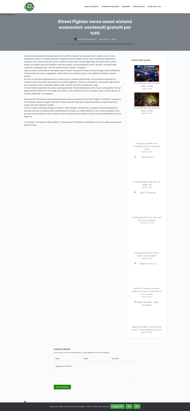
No (137, 406)
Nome (57, 358)
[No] (187, 407)
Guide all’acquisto (91, 6)
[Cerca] (165, 6)
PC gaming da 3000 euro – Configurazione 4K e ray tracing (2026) (146, 146)
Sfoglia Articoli (139, 6)
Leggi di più (117, 406)
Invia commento (62, 387)
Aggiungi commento (63, 366)
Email (86, 358)
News (114, 39)
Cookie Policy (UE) (154, 6)
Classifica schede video (110, 6)
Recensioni (126, 6)
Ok (129, 406)
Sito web (115, 358)
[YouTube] (25, 402)
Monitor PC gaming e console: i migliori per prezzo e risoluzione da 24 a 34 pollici (147, 291)
